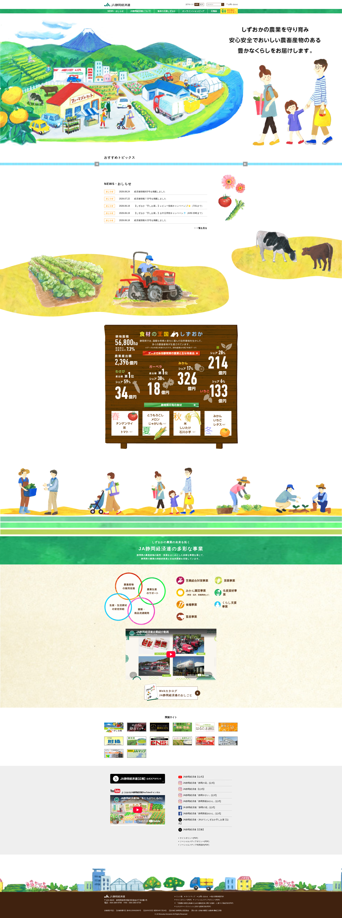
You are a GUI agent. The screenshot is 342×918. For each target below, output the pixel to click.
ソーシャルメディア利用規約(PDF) (194, 845)
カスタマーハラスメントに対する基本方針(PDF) (193, 906)
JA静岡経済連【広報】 (194, 829)
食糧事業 (191, 604)
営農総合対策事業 (197, 580)
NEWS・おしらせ (116, 11)
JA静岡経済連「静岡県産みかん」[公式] (202, 801)
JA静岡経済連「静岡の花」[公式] (198, 783)
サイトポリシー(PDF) (189, 838)
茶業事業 (229, 580)
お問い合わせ (233, 4)
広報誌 (214, 11)
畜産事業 (191, 616)
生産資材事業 (230, 592)
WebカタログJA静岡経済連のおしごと (175, 693)
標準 (196, 4)
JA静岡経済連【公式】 (194, 777)
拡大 (201, 4)
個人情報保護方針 (217, 896)
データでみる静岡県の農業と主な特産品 (171, 353)
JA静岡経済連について (140, 11)
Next (245, 164)
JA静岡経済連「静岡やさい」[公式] (200, 795)
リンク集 (179, 896)
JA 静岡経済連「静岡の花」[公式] (199, 807)
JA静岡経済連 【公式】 (194, 789)
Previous (97, 164)
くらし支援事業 (229, 604)
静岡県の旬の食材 (171, 404)
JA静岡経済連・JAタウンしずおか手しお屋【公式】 (203, 821)
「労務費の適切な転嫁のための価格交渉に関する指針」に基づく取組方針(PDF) (204, 903)
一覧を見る (201, 228)
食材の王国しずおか (167, 11)
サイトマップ (190, 896)
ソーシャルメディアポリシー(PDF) (194, 841)
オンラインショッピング (193, 11)
